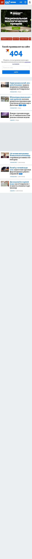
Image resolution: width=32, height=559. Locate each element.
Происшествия (13, 91)
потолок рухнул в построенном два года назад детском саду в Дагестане (20, 101)
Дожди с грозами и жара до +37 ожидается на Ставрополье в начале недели (20, 115)
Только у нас (24, 39)
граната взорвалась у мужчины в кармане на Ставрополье (20, 86)
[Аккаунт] (30, 2)
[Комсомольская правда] (10, 2)
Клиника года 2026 (6, 39)
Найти (16, 72)
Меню (2, 2)
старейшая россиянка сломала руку (20, 157)
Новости (16, 39)
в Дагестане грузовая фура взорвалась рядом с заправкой (20, 171)
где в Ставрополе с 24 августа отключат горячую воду (20, 185)
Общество (12, 120)
